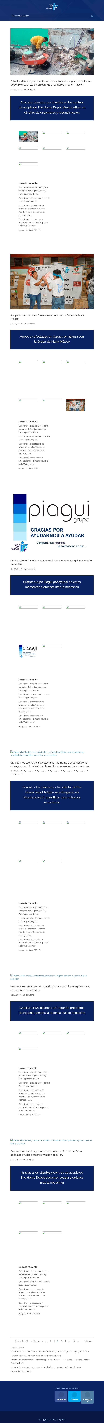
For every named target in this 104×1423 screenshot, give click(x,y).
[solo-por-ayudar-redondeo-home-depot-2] (75, 1214)
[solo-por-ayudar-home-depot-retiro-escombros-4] (52, 152)
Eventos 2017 (30, 771)
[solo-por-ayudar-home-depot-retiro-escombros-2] (75, 136)
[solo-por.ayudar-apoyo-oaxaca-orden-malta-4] (75, 377)
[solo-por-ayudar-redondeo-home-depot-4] (52, 1238)
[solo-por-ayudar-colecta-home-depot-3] (28, 876)
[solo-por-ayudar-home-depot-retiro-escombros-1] (52, 136)
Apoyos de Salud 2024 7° (30, 230)
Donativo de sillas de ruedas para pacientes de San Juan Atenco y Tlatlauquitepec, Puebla (33, 190)
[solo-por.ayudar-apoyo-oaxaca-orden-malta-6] (52, 405)
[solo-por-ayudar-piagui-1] (52, 656)
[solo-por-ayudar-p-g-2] (75, 1037)
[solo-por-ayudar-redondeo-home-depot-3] (28, 1244)
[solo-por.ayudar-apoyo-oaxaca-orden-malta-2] (28, 366)
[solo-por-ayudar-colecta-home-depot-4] (52, 865)
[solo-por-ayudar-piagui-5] (28, 651)
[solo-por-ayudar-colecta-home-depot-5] (28, 826)
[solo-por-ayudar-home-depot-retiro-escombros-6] (28, 167)
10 (74, 1341)
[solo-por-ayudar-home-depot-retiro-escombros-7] (28, 136)
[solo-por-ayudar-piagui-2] (28, 618)
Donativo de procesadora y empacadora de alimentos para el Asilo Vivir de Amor (33, 222)
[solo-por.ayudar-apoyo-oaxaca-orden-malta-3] (52, 365)
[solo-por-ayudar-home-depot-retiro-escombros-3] (28, 152)
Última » (88, 1341)
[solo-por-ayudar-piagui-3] (52, 618)
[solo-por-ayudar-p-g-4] (28, 1037)
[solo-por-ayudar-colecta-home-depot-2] (75, 838)
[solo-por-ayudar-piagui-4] (75, 622)
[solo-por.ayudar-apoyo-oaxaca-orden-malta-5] (28, 404)
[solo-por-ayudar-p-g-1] (28, 1052)
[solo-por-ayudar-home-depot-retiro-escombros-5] (75, 152)
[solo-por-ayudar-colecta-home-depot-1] (52, 826)
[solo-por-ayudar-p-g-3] (52, 1037)
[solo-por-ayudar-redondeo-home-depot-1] (52, 1214)
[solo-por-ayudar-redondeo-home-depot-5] (28, 1214)
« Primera (35, 1341)
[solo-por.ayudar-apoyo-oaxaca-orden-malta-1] (75, 405)
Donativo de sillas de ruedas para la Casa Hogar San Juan (35, 1355)
